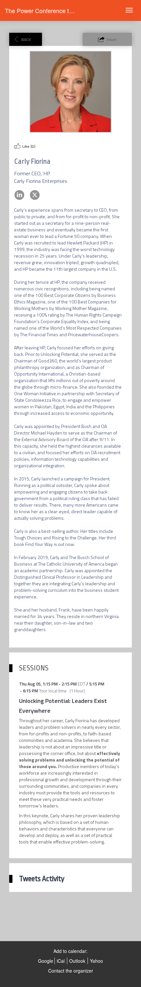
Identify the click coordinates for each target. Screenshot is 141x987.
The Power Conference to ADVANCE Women (64, 10)
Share (111, 39)
